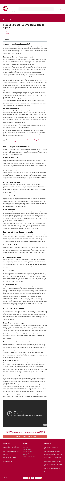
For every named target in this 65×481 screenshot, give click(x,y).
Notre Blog (25, 447)
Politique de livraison (27, 451)
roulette (31, 52)
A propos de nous (27, 449)
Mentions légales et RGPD (29, 456)
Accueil (25, 446)
